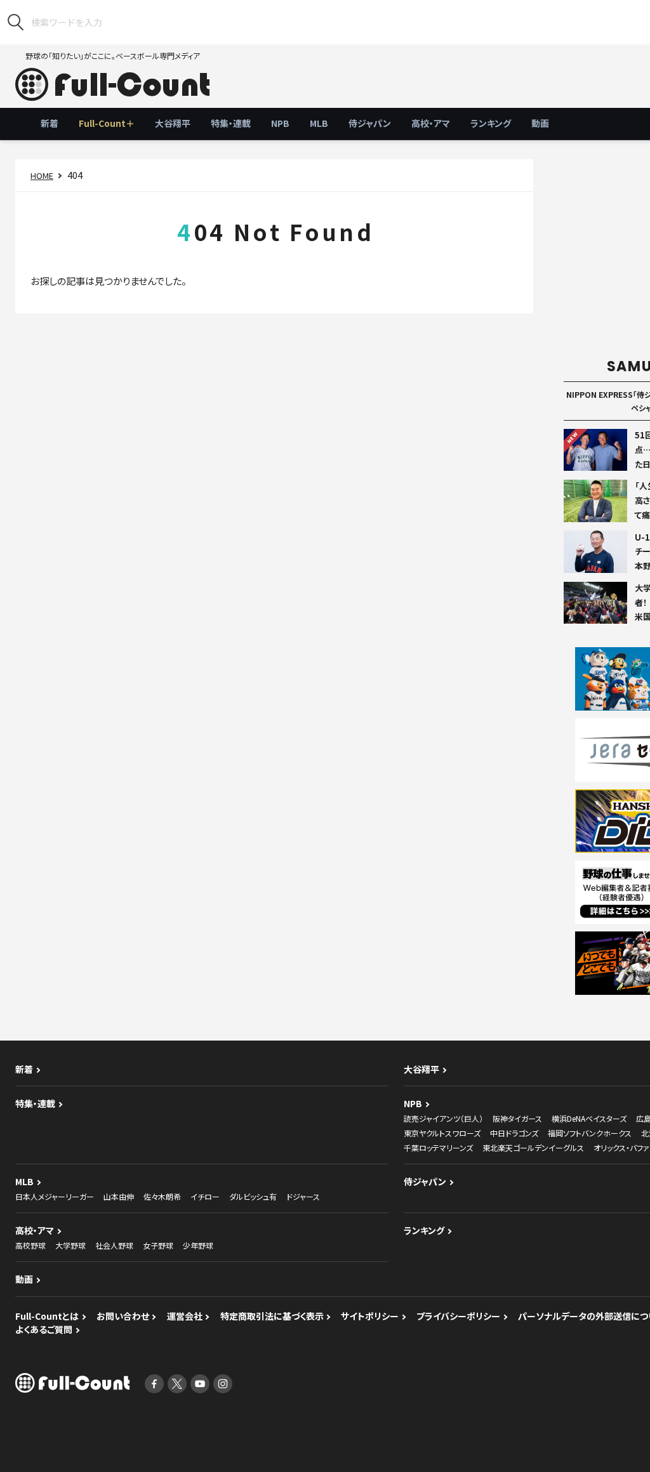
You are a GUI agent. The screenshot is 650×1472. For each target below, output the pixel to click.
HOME (41, 175)
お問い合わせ (122, 1316)
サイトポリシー (370, 1316)
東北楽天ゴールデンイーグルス (533, 1147)
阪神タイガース (517, 1118)
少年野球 (198, 1245)
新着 (49, 123)
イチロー (205, 1196)
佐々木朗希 (162, 1196)
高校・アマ (430, 123)
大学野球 (70, 1245)
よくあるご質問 (43, 1329)
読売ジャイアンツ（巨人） (443, 1118)
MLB (319, 123)
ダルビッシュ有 (253, 1196)
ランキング (490, 123)
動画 (540, 123)
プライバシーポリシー (458, 1316)
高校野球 (30, 1245)
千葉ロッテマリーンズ (438, 1147)
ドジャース (303, 1196)
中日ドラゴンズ (514, 1132)
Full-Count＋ (107, 123)
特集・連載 (231, 123)
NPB (280, 123)
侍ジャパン (369, 123)
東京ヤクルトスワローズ (442, 1132)
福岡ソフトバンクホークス (590, 1132)
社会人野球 (114, 1245)
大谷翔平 (172, 123)
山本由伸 (118, 1196)
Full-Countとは (47, 1316)
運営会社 (184, 1316)
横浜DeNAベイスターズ (589, 1118)
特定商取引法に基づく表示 (272, 1316)
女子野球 (158, 1245)
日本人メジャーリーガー (54, 1196)
